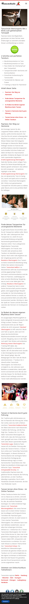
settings (17, 598)
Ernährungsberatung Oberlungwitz (13, 160)
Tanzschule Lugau (7, 444)
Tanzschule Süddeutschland (17, 425)
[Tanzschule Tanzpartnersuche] (11, 3)
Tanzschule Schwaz (10, 546)
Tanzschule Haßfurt (13, 267)
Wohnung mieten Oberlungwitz (11, 343)
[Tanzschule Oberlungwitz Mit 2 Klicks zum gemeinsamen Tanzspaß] (14, 17)
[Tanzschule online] (14, 207)
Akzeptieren (5, 601)
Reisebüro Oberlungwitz (9, 260)
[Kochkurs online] (14, 49)
